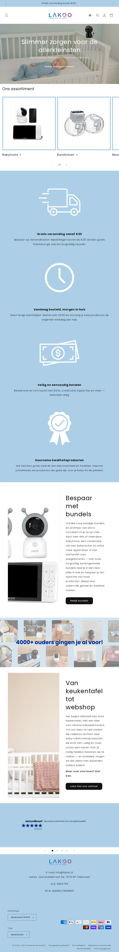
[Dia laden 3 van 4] (62, 850)
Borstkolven (65, 154)
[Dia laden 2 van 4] (57, 850)
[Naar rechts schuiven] (66, 164)
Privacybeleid (78, 945)
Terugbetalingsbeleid (58, 945)
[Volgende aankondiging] (113, 3)
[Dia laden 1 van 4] (52, 850)
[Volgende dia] (74, 850)
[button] (6, 15)
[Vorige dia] (45, 850)
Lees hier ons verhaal (84, 786)
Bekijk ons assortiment (59, 66)
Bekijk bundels (79, 600)
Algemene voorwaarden (99, 945)
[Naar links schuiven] (52, 164)
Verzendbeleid (84, 948)
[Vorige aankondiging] (6, 3)
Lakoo (23, 945)
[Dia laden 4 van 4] (66, 850)
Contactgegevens (102, 948)
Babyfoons (10, 154)
